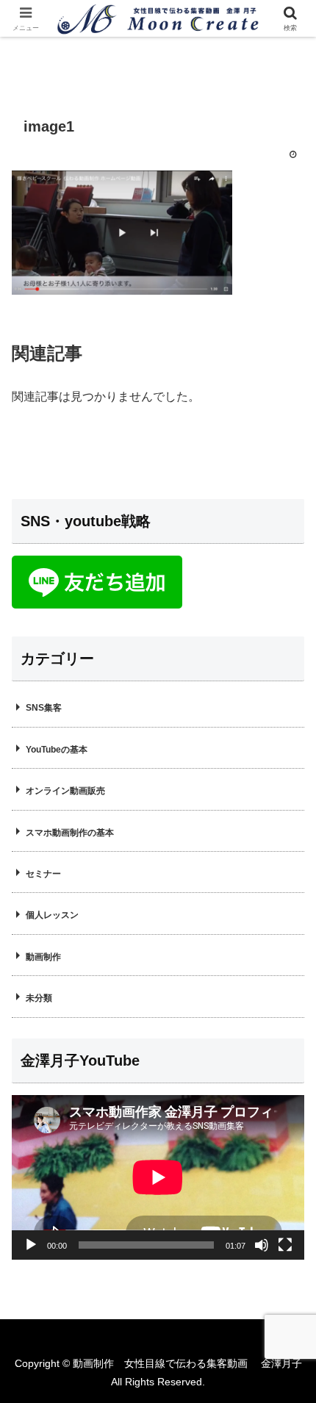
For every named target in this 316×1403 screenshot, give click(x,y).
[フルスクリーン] (285, 1245)
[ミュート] (261, 1245)
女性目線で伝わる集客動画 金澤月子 (213, 1363)
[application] (158, 1177)
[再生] (31, 1245)
